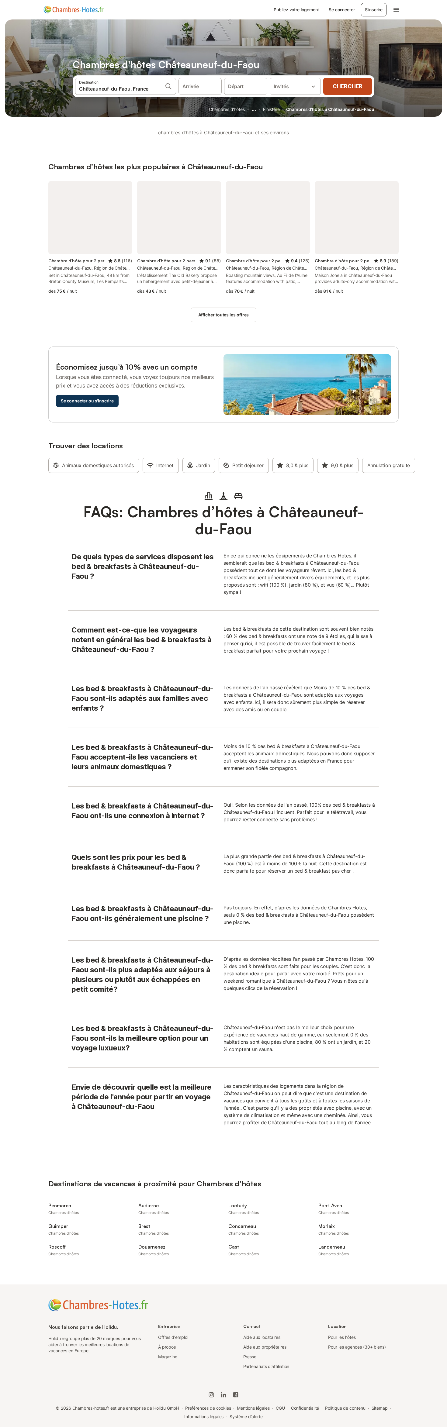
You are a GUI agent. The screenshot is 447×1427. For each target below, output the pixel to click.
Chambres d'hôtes (227, 109)
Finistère (271, 109)
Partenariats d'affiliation (266, 1366)
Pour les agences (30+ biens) (357, 1346)
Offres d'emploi (173, 1337)
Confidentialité (305, 1408)
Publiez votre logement (296, 9)
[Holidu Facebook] (235, 1394)
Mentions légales (253, 1408)
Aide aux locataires (261, 1337)
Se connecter (342, 9)
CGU (280, 1408)
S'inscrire (374, 9)
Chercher (347, 86)
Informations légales (204, 1416)
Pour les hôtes (342, 1337)
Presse (250, 1356)
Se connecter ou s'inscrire (87, 400)
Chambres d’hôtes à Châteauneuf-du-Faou (330, 109)
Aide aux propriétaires (264, 1346)
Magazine (167, 1356)
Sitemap (380, 1408)
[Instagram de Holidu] (211, 1394)
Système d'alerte (246, 1416)
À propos (167, 1346)
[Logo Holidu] (73, 9)
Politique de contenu (345, 1408)
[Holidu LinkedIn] (223, 1394)
